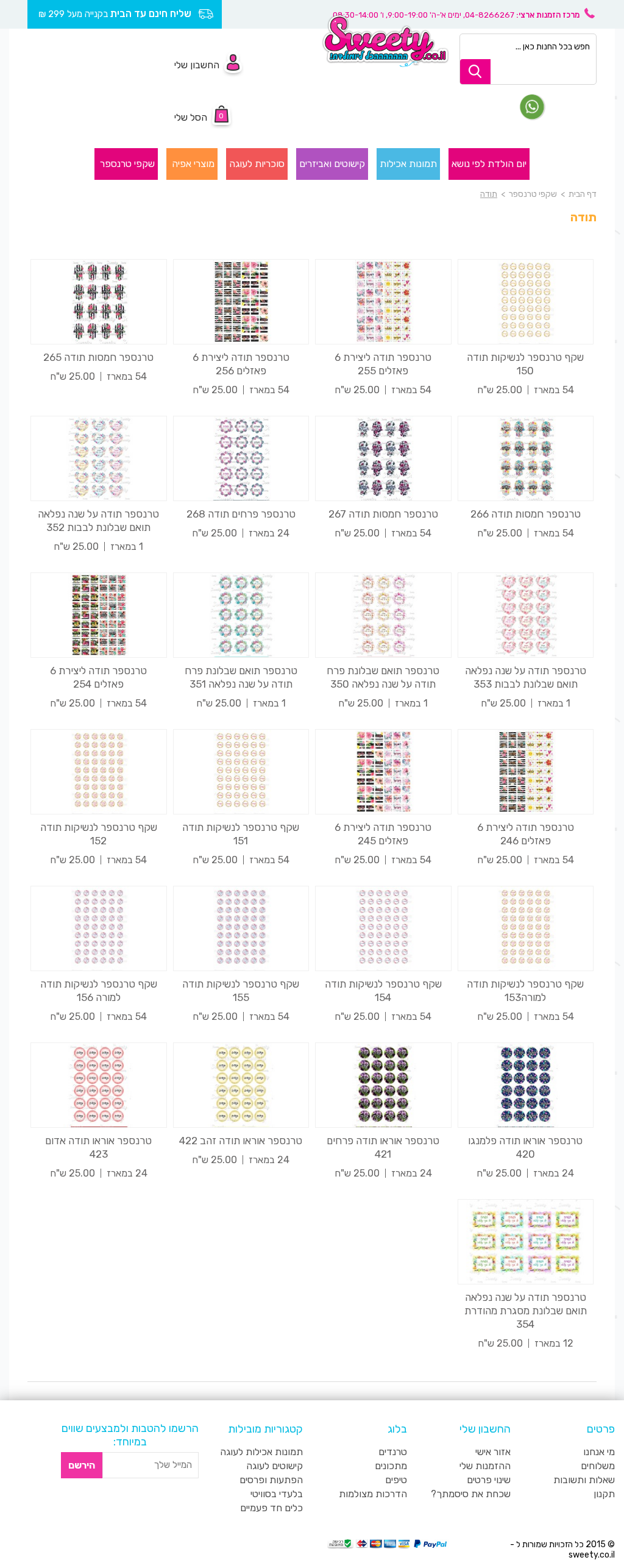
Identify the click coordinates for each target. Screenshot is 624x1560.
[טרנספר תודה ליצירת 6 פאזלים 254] (98, 615)
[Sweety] (385, 40)
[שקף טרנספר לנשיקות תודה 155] (241, 928)
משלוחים (598, 1466)
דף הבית (583, 194)
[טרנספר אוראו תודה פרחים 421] (383, 1085)
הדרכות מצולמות (373, 1494)
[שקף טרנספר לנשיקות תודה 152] (98, 772)
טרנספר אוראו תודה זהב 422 (240, 1140)
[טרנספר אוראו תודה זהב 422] (241, 1085)
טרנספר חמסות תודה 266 (525, 514)
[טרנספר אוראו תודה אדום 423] (98, 1085)
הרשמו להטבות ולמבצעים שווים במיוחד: (130, 1435)
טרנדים (392, 1452)
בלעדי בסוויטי (276, 1494)
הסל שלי (190, 117)
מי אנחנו (599, 1452)
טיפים (396, 1480)
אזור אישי (493, 1452)
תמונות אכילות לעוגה (261, 1452)
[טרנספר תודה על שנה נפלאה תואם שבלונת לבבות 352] (98, 458)
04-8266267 (489, 15)
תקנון (604, 1494)
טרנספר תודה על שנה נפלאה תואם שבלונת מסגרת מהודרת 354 (525, 1310)
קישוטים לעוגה (274, 1466)
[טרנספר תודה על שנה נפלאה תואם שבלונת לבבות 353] (526, 615)
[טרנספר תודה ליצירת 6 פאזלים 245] (383, 772)
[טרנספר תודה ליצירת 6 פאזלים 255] (383, 302)
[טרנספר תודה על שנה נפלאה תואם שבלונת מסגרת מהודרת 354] (526, 1242)
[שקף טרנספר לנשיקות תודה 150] (526, 302)
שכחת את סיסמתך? (471, 1494)
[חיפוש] (475, 71)
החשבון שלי (196, 65)
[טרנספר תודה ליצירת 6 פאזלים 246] (526, 772)
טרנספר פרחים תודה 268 (241, 514)
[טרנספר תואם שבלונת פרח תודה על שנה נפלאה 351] (241, 615)
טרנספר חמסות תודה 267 (383, 514)
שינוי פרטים (489, 1480)
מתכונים (391, 1466)
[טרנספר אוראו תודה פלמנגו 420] (526, 1085)
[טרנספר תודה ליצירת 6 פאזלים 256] (241, 302)
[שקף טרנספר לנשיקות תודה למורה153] (526, 928)
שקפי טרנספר (532, 194)
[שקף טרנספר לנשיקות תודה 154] (383, 928)
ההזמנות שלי (485, 1466)
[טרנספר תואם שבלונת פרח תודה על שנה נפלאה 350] (383, 615)
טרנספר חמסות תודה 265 (98, 357)
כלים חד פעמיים (271, 1508)
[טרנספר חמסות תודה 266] (526, 458)
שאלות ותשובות (584, 1480)
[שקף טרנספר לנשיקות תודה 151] (241, 772)
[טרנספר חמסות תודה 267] (383, 458)
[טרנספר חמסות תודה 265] (98, 302)
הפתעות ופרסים (271, 1480)
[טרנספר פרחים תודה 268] (241, 458)
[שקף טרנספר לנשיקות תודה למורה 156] (98, 928)
